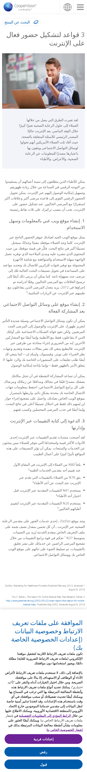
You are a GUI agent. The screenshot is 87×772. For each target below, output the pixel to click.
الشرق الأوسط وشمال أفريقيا (66, 7)
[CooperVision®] (21, 10)
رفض (43, 751)
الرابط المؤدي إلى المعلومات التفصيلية (45, 715)
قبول (43, 764)
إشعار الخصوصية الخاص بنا (65, 729)
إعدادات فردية (43, 739)
